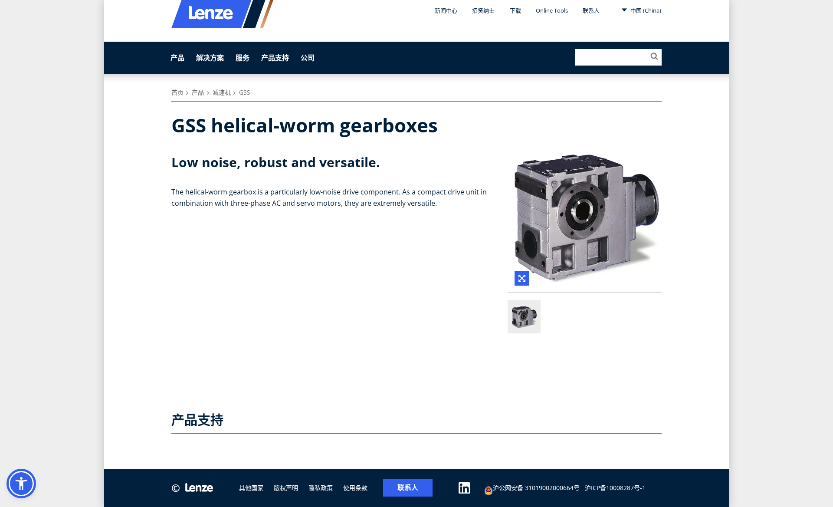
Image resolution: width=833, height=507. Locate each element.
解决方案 (210, 58)
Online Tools (552, 10)
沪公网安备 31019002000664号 (536, 488)
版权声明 (286, 488)
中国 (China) (645, 10)
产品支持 (275, 58)
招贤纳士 (483, 10)
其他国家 (251, 488)
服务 (242, 58)
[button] (21, 483)
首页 (177, 92)
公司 (308, 58)
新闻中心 (446, 10)
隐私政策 (320, 488)
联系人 (591, 10)
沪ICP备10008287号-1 (615, 488)
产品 (177, 58)
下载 (515, 10)
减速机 (222, 92)
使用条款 (355, 488)
